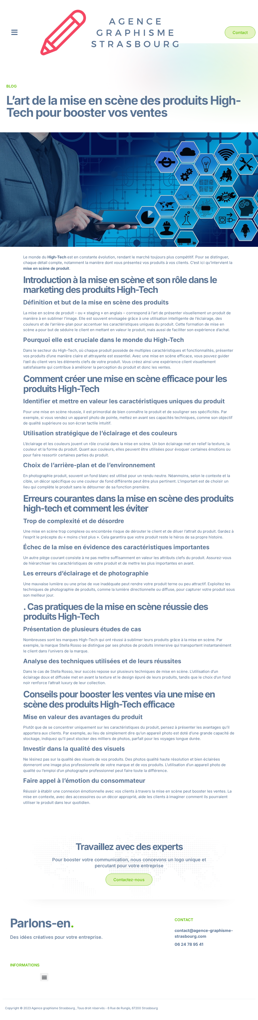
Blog (11, 86)
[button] (14, 32)
